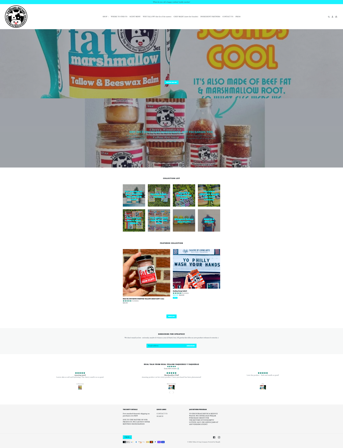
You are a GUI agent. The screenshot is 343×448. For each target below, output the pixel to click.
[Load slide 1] (166, 165)
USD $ (127, 437)
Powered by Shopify (214, 442)
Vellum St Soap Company (200, 442)
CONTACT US (162, 414)
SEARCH (160, 416)
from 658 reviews (170, 368)
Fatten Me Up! (171, 82)
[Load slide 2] (167, 165)
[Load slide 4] (171, 165)
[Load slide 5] (172, 165)
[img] (171, 366)
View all (171, 316)
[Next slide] (176, 165)
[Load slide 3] (169, 165)
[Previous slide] (163, 165)
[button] (170, 392)
